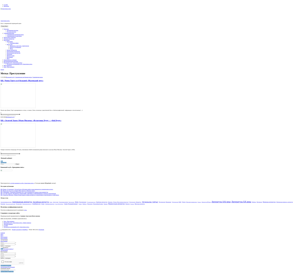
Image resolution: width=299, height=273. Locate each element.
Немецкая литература (269, 202)
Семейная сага (36, 204)
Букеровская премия (63, 202)
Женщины (110, 202)
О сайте (6, 4)
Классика (6, 29)
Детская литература (9, 39)
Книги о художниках (15, 47)
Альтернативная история (6, 202)
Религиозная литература (13, 51)
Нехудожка (7, 40)
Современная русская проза (14, 36)
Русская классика (11, 31)
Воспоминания (82, 202)
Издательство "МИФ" (177, 202)
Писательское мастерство (13, 53)
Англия (51, 202)
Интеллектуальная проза (191, 202)
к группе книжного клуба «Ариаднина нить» (22, 183)
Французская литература (116, 204)
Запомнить (5, 247)
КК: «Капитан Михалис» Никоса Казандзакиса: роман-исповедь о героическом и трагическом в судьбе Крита (30, 195)
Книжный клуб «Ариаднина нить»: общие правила (17, 222)
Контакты (6, 6)
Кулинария (10, 57)
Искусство (9, 44)
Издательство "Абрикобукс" (135, 202)
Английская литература (41, 202)
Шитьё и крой (10, 55)
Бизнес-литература (12, 50)
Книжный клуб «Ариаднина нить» (13, 62)
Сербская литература (49, 204)
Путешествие (19, 204)
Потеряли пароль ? (9, 249)
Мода (11, 48)
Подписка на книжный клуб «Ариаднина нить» (19, 64)
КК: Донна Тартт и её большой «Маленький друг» (22, 81)
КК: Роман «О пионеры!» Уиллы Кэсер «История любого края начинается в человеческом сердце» (27, 189)
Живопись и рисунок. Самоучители (19, 46)
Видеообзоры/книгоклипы (11, 61)
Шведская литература (140, 204)
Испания (199, 202)
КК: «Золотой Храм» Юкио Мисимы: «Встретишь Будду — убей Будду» (31, 120)
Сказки (80, 204)
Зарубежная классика (12, 30)
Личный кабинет (8, 224)
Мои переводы (8, 65)
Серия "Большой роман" (71, 204)
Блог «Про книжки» (9, 67)
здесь (25, 210)
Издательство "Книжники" (165, 202)
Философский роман (98, 204)
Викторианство (71, 202)
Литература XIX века (206, 202)
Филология (90, 204)
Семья (42, 204)
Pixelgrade (41, 229)
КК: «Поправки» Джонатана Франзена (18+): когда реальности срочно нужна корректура (24, 192)
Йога (8, 58)
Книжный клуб (10, 77)
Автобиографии (14, 43)
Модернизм (259, 202)
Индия (184, 202)
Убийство (84, 204)
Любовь (254, 202)
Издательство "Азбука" (150, 202)
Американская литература (22, 202)
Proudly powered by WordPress (20, 229)
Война (77, 202)
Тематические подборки (10, 60)
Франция (106, 204)
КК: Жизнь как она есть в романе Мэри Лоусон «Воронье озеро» (18, 190)
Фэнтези (127, 204)
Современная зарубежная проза (15, 34)
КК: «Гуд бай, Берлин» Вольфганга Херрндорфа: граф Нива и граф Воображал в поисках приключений (28, 193)
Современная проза (9, 33)
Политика (9, 54)
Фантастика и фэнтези (10, 37)
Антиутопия (55, 202)
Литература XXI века (221, 202)
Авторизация (4, 250)
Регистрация (4, 241)
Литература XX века (241, 201)
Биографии (10, 41)
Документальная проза (91, 202)
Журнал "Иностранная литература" (121, 202)
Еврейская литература (101, 202)
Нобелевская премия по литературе (284, 202)
